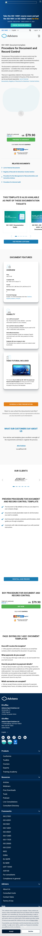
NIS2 (5, 851)
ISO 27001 (7, 816)
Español (8, 298)
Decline (30, 931)
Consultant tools (9, 893)
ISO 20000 (7, 843)
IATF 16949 (7, 867)
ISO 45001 (7, 832)
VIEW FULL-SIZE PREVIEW (21, 579)
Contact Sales (8, 897)
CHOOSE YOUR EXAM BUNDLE (21, 25)
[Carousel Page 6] (28, 486)
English (9, 136)
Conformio (7, 756)
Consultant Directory (11, 806)
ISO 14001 (7, 828)
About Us (6, 889)
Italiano (13, 298)
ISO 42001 (7, 820)
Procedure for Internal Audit (12, 182)
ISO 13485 (7, 836)
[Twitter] (8, 738)
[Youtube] (19, 738)
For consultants (9, 875)
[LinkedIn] (3, 738)
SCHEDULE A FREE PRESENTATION (21, 404)
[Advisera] (7, 36)
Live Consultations (10, 802)
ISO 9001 (6, 824)
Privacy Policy (34, 920)
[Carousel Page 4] (24, 236)
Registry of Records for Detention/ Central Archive (24, 81)
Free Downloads (9, 790)
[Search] (30, 30)
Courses (6, 764)
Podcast (6, 798)
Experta (6, 768)
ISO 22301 (7, 847)
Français (18, 298)
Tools (5, 794)
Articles (6, 782)
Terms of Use (8, 901)
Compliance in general (11, 879)
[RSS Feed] (25, 738)
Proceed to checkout (21, 139)
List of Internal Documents (11, 168)
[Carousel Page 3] (21, 236)
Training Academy (10, 772)
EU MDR (6, 863)
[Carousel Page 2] (18, 236)
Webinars (6, 786)
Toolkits (6, 760)
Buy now (21, 606)
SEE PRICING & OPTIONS (21, 241)
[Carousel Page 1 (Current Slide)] (16, 236)
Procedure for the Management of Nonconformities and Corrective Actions (20, 177)
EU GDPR (6, 859)
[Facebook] (14, 738)
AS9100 (6, 871)
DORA (5, 855)
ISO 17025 (7, 840)
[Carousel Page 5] (26, 236)
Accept (11, 931)
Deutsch (29, 296)
